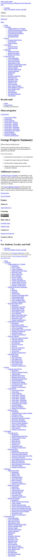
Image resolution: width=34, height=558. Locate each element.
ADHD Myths (16, 293)
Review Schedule (17, 277)
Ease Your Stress (16, 493)
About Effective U (6, 207)
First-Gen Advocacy (17, 344)
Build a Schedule (16, 480)
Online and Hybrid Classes (19, 271)
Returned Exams (12, 541)
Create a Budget (16, 503)
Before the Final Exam (18, 460)
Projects (6, 367)
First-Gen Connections (18, 347)
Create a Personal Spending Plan (21, 506)
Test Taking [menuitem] (7, 45)
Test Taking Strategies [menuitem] (14, 94)
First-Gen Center (16, 349)
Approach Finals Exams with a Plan (22, 456)
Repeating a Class (13, 539)
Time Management (17, 477)
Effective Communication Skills (17, 524)
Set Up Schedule (16, 275)
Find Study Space (17, 272)
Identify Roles (16, 474)
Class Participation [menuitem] (13, 58)
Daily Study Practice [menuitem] (14, 61)
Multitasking (11, 533)
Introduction (15, 266)
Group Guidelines (9, 121)
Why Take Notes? (17, 357)
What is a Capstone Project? (20, 372)
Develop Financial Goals (19, 505)
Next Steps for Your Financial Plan (21, 510)
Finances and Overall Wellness (20, 511)
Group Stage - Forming (11, 122)
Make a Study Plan (17, 274)
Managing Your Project (18, 375)
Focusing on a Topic (17, 416)
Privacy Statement (16, 256)
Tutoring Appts (5, 226)
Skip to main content (7, 1)
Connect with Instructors (19, 280)
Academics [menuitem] (7, 27)
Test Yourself (11, 555)
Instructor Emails (13, 528)
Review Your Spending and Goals (21, 508)
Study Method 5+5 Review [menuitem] (16, 87)
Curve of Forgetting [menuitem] (13, 59)
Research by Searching (18, 420)
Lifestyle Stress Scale (18, 490)
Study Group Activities (14, 546)
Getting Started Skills (18, 298)
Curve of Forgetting (13, 519)
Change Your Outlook (18, 308)
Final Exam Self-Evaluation (19, 454)
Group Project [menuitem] (12, 41)
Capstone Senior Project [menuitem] (15, 40)
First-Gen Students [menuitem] (13, 35)
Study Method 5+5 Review (16, 547)
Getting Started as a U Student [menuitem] (16, 28)
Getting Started (16, 374)
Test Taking (7, 431)
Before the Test (16, 441)
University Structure (17, 339)
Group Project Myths (10, 117)
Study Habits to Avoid (18, 310)
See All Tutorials (5, 196)
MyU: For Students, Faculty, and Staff (15, 9)
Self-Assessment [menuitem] (12, 84)
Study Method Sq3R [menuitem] (14, 89)
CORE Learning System (19, 438)
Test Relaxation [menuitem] (12, 92)
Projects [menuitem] (6, 38)
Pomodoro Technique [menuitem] (14, 76)
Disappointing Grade (14, 523)
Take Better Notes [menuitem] (13, 36)
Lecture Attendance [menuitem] (13, 71)
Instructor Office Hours (14, 529)
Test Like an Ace (13, 433)
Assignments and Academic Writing (22, 413)
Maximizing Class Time (18, 307)
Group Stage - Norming (11, 125)
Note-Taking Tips (17, 359)
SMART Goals (12, 542)
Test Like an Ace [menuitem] (13, 46)
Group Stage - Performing (11, 127)
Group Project (8, 105)
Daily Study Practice (14, 521)
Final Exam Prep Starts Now (20, 452)
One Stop (7, 8)
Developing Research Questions (21, 418)
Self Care (14, 346)
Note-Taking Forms (17, 362)
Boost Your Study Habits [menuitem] (15, 32)
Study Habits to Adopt (18, 311)
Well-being (7, 469)
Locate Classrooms (17, 269)
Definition (14, 290)
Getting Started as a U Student (16, 264)
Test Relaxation (12, 552)
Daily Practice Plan (17, 361)
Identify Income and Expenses (20, 501)
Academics (7, 262)
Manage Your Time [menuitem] (13, 51)
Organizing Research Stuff (19, 379)
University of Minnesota (18, 253)
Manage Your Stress (13, 485)
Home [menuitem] (6, 25)
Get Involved (15, 351)
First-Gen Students (13, 336)
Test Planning (15, 439)
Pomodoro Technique (14, 536)
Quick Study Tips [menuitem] (9, 56)
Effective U (4, 19)
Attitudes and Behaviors (18, 331)
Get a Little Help (16, 313)
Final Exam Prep (13, 449)
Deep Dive (15, 292)
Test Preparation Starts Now (20, 436)
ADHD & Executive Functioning (17, 287)
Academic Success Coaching (9, 175)
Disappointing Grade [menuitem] (14, 63)
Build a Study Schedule (18, 316)
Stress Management (17, 492)
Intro (13, 289)
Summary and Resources (11, 135)
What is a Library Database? (20, 423)
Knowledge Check (17, 318)
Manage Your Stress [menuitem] (13, 53)
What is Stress (16, 488)
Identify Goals (16, 475)
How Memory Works (18, 325)
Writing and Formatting (18, 382)
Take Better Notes (13, 354)
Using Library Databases (19, 424)
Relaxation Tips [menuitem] (12, 77)
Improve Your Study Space (19, 315)
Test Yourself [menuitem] (11, 95)
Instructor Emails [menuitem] (13, 68)
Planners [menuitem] (10, 74)
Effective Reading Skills (15, 526)
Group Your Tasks (17, 478)
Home (6, 103)
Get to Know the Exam (18, 457)
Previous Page (5, 193)
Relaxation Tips (12, 537)
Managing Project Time (18, 377)
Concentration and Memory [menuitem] (16, 33)
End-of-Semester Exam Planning (21, 464)
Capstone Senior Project (15, 369)
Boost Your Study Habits (15, 303)
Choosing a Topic (17, 415)
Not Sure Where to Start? (19, 284)
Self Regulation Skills (18, 297)
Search (3, 12)
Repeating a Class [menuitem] (13, 79)
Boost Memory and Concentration (21, 329)
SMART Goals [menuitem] (12, 82)
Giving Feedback (9, 132)
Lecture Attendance (13, 531)
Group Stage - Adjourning (11, 129)
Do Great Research (17, 380)
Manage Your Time (13, 470)
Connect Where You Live (19, 282)
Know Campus (16, 267)
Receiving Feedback (10, 134)
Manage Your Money (14, 498)
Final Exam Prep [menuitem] (13, 48)
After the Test (15, 444)
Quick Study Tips (9, 516)
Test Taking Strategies (14, 554)
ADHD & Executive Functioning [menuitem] (17, 30)
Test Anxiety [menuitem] (11, 91)
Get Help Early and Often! (19, 384)
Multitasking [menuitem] (11, 73)
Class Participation (13, 518)
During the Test (16, 442)
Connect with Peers (17, 279)
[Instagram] (17, 240)
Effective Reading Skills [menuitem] (15, 66)
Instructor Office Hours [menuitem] (14, 69)
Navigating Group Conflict (12, 130)
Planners (10, 534)
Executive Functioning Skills (20, 295)
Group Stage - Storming (11, 124)
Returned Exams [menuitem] (12, 81)
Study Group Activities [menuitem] (14, 86)
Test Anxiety (11, 551)
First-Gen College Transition (20, 338)
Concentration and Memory (16, 321)
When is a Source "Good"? (19, 426)
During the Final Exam (18, 462)
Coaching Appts (5, 223)
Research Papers (12, 410)
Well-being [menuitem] (7, 50)
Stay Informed (16, 343)
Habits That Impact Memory (20, 326)
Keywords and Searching (19, 421)
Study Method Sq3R (14, 549)
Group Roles (8, 119)
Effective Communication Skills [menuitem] (17, 64)
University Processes (17, 341)
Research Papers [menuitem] (12, 43)
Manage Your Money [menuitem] (14, 54)
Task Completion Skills (18, 300)
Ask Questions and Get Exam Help (22, 459)
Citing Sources (16, 428)
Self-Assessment (12, 544)
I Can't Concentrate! (17, 328)
